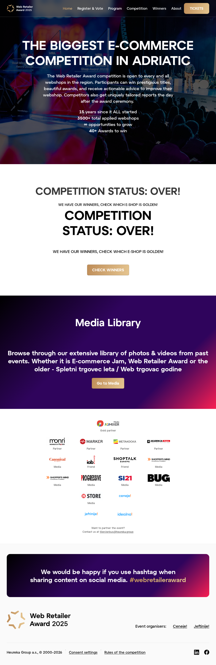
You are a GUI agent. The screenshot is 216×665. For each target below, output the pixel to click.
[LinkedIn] (196, 652)
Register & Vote (90, 8)
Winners (159, 8)
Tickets (196, 8)
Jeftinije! (201, 626)
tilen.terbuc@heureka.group (117, 531)
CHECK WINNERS (108, 270)
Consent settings (83, 652)
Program (115, 8)
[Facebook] (206, 652)
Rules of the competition (125, 652)
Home (67, 8)
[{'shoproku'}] (39, 619)
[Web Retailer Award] (21, 8)
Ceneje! (180, 626)
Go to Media (108, 383)
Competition (137, 8)
